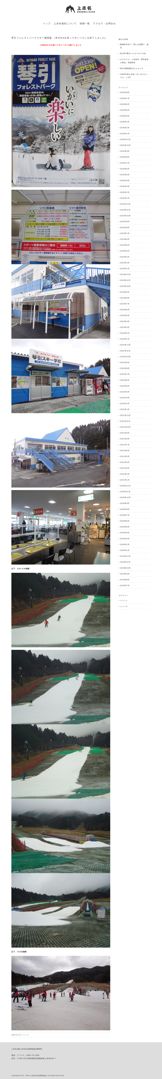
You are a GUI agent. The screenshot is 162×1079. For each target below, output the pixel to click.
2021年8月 (125, 439)
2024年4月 (125, 251)
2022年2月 (125, 403)
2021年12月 (125, 415)
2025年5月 (125, 175)
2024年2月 (125, 263)
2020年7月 (125, 515)
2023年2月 (125, 333)
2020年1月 (125, 550)
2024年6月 (125, 239)
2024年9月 (125, 222)
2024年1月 (125, 269)
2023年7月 (125, 304)
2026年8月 (125, 92)
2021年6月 (125, 451)
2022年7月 (125, 374)
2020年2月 (125, 544)
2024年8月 (125, 227)
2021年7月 (125, 445)
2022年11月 (125, 351)
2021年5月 (125, 456)
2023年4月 (125, 321)
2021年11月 (125, 421)
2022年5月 (125, 386)
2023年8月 (125, 298)
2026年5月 (125, 110)
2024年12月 (125, 204)
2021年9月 (125, 433)
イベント (124, 600)
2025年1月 (125, 198)
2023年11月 (125, 280)
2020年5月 (125, 527)
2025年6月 (125, 169)
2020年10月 (125, 497)
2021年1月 (125, 480)
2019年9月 (125, 574)
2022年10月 (125, 357)
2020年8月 (125, 509)
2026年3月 (125, 122)
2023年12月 (125, 274)
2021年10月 (125, 427)
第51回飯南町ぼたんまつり (131, 68)
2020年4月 (125, 533)
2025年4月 (125, 180)
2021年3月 (125, 468)
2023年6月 (125, 310)
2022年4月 (125, 392)
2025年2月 (125, 192)
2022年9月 (125, 362)
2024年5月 (125, 245)
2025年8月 (125, 157)
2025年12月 (125, 139)
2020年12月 (125, 486)
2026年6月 (125, 104)
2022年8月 (125, 368)
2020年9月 (125, 503)
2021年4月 (125, 462)
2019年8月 (125, 580)
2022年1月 (125, 409)
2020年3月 (125, 539)
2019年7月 (125, 585)
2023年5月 (125, 315)
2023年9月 (125, 292)
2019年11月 (125, 562)
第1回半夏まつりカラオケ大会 (133, 53)
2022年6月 (125, 380)
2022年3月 (125, 398)
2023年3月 (125, 327)
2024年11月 (125, 210)
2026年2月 (125, 128)
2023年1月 (125, 339)
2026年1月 (125, 134)
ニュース (25, 1035)
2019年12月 (125, 556)
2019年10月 (125, 568)
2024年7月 (125, 233)
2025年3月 (125, 186)
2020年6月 (125, 521)
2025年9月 (125, 151)
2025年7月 (125, 163)
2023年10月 (125, 286)
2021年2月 (125, 474)
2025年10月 (125, 145)
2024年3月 (125, 257)
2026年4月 (125, 116)
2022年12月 (125, 345)
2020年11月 (125, 492)
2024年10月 (125, 216)
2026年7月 (125, 98)
